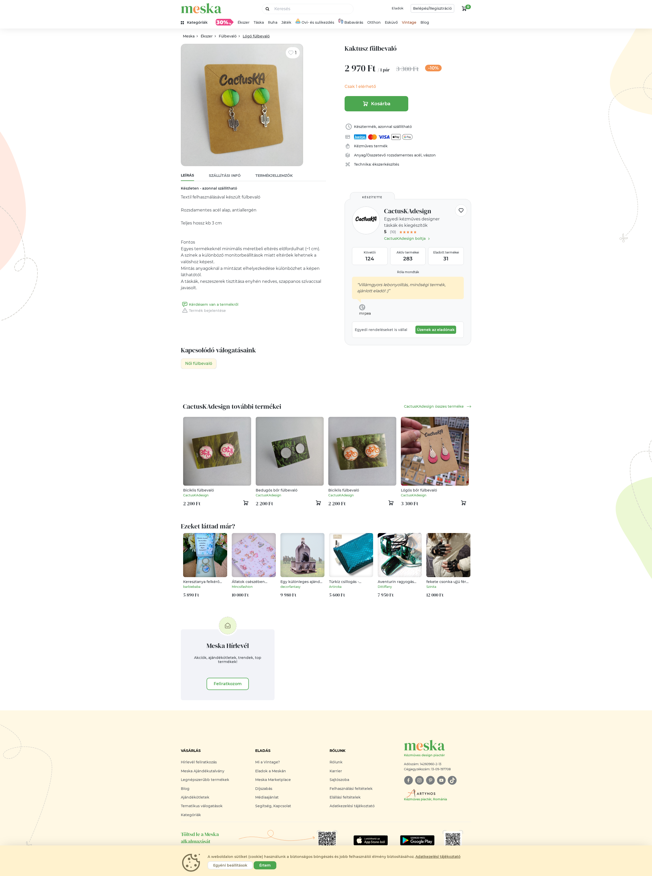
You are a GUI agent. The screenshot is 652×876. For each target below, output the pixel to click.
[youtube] (441, 780)
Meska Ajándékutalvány (202, 771)
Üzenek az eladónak (436, 329)
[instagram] (419, 780)
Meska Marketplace (273, 779)
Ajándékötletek (195, 797)
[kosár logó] (464, 8)
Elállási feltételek (345, 797)
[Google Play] (371, 840)
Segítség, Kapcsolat (273, 806)
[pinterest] (430, 780)
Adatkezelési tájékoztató (352, 806)
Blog (424, 22)
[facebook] (408, 780)
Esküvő (391, 22)
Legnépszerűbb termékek (205, 779)
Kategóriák (191, 815)
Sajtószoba (339, 779)
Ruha (272, 22)
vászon (429, 155)
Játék (286, 22)
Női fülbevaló (198, 363)
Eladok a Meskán (270, 771)
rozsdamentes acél (404, 155)
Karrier (336, 771)
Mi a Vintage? (267, 762)
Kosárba (380, 104)
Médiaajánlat (267, 797)
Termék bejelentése (207, 310)
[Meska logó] (201, 8)
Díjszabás (263, 788)
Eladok (397, 8)
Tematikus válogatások (202, 806)
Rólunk (336, 762)
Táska (259, 22)
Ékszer (244, 22)
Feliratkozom (228, 683)
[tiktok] (452, 780)
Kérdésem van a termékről (213, 304)
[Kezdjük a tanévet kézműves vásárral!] (225, 22)
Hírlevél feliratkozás (199, 762)
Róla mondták (408, 272)
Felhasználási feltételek (351, 788)
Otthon (374, 22)
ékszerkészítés (385, 164)
